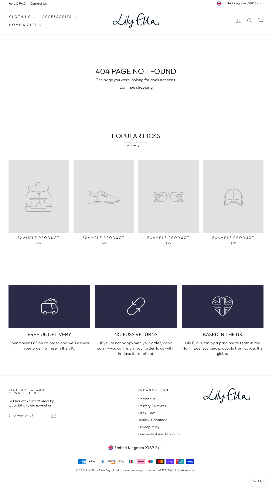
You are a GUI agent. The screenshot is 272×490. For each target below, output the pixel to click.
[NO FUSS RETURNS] (136, 306)
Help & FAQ (17, 3)
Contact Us (38, 3)
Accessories (57, 16)
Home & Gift (23, 25)
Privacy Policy (149, 427)
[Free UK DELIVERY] (49, 306)
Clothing (21, 16)
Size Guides (146, 413)
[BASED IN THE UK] (223, 306)
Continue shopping (136, 87)
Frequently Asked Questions (159, 434)
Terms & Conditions (152, 420)
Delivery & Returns (152, 406)
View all (136, 146)
